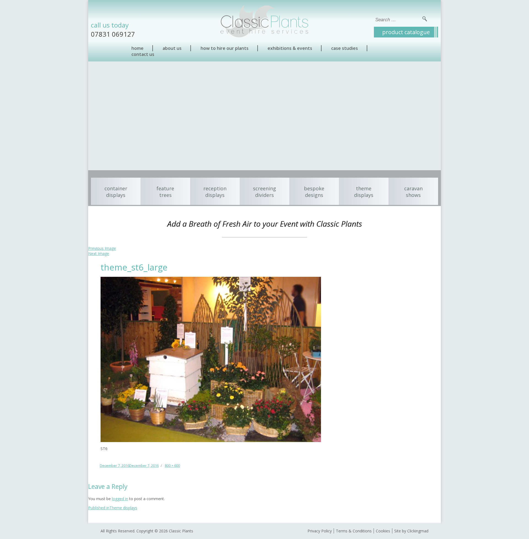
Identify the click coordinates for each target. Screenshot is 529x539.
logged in (120, 498)
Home (137, 48)
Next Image (98, 253)
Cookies (383, 530)
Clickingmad (417, 530)
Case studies (344, 48)
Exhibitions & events (290, 48)
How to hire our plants (225, 48)
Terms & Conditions (354, 530)
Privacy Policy (319, 530)
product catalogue (406, 32)
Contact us (142, 54)
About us (172, 48)
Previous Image (102, 248)
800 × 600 (172, 465)
